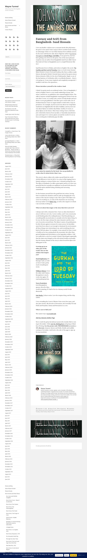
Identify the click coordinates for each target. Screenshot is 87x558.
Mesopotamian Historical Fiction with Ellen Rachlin (11, 105)
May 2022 (7, 268)
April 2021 (7, 301)
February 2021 (8, 306)
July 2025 (7, 189)
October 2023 (8, 230)
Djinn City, (53, 201)
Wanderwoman (9, 155)
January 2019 (8, 370)
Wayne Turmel (12, 6)
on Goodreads (51, 314)
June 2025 (7, 192)
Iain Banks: (39, 295)
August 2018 (8, 382)
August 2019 (8, 352)
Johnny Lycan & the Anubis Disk (46, 410)
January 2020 (8, 339)
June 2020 (7, 326)
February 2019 (8, 367)
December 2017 (9, 403)
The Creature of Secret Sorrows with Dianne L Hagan (12, 101)
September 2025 (9, 184)
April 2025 (7, 194)
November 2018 (9, 375)
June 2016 (7, 449)
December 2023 (9, 225)
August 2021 (8, 291)
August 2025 (8, 186)
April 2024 (7, 214)
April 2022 (7, 270)
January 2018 (8, 400)
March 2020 (8, 334)
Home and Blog (8, 17)
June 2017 (7, 418)
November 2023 (9, 227)
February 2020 (8, 337)
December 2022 (9, 250)
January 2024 (8, 222)
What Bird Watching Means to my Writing (12, 155)
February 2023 (8, 245)
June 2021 (7, 296)
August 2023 (8, 235)
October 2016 (8, 438)
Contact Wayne (8, 29)
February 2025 (8, 199)
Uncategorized (62, 408)
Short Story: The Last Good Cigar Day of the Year (12, 542)
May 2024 (7, 212)
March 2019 (8, 365)
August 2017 (8, 413)
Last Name (7, 78)
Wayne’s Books (8, 23)
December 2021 (9, 281)
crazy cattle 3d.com (9, 135)
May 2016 (7, 451)
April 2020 (7, 331)
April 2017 (7, 423)
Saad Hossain (57, 410)
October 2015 (8, 469)
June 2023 (7, 240)
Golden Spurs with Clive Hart (12, 114)
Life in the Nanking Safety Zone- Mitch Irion (12, 137)
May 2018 (7, 390)
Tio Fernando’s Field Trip (12, 536)
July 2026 (7, 169)
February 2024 (8, 220)
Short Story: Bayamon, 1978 (13, 533)
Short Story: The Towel (11, 511)
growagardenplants (10, 141)
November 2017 (9, 405)
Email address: (8, 84)
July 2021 (7, 293)
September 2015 (9, 471)
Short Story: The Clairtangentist (10, 507)
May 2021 (7, 298)
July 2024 (7, 209)
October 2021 (8, 286)
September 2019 (9, 349)
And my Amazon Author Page (45, 318)
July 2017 (7, 415)
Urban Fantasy (43, 411)
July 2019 (7, 354)
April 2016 (7, 454)
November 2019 (9, 344)
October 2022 (8, 255)
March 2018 (8, 395)
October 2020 (8, 316)
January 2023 (8, 247)
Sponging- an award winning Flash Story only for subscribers (13, 523)
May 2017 (7, 420)
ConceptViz (7, 131)
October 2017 (8, 408)
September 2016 (9, 441)
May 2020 (7, 329)
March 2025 (8, 197)
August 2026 (8, 166)
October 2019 (8, 347)
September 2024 (9, 207)
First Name (7, 73)
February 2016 (8, 459)
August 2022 (8, 260)
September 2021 (9, 288)
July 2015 (7, 477)
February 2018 (8, 398)
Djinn (37, 410)
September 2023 (9, 232)
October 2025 (8, 181)
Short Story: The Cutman (12, 504)
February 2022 (8, 275)
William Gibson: (41, 271)
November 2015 (9, 466)
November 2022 (9, 253)
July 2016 (7, 446)
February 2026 (8, 174)
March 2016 (8, 456)
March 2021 (8, 304)
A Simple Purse (9, 527)
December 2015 (9, 464)
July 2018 (7, 385)
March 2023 (8, 242)
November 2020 (9, 314)
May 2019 (7, 359)
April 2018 (7, 393)
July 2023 (7, 237)
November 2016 (9, 436)
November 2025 (9, 179)
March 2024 (8, 217)
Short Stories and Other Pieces (11, 26)
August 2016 (8, 443)
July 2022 (7, 263)
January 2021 (8, 309)
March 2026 (8, 171)
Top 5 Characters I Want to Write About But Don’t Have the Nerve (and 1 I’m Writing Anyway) (12, 119)
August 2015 (8, 474)
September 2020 (9, 319)
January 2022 (8, 278)
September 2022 (9, 258)
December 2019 (9, 342)
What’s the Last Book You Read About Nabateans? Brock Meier (12, 151)
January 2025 (8, 202)
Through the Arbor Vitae (12, 539)
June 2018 (7, 387)
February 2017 (8, 428)
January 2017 (8, 431)
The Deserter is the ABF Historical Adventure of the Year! (11, 110)
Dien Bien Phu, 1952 (11, 545)
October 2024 (8, 204)
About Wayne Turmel (10, 20)
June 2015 (7, 479)
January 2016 (8, 461)
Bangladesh (71, 408)
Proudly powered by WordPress (43, 446)
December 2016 (9, 433)
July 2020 (7, 324)
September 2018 (9, 380)
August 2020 (8, 321)
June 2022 (7, 265)
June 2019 (7, 357)
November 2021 (9, 283)
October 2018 (8, 377)
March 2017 (8, 426)
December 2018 (9, 372)
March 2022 (8, 273)
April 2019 (7, 362)
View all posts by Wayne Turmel (48, 399)
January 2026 (8, 176)
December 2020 (9, 311)
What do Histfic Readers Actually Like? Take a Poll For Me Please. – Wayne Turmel (12, 148)
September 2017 (9, 410)
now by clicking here (57, 324)
